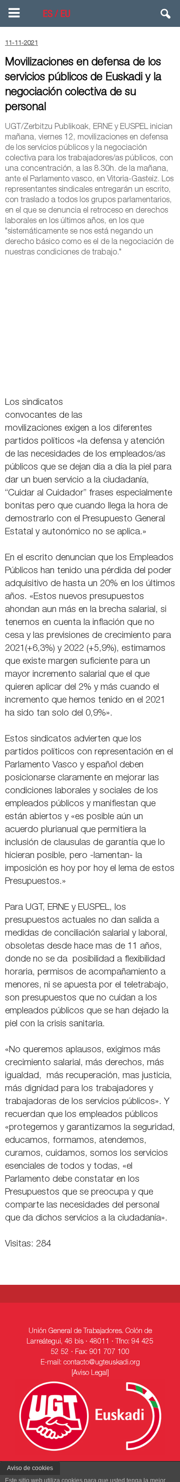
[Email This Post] (118, 379)
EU (65, 15)
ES (47, 15)
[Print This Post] (171, 379)
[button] (166, 15)
